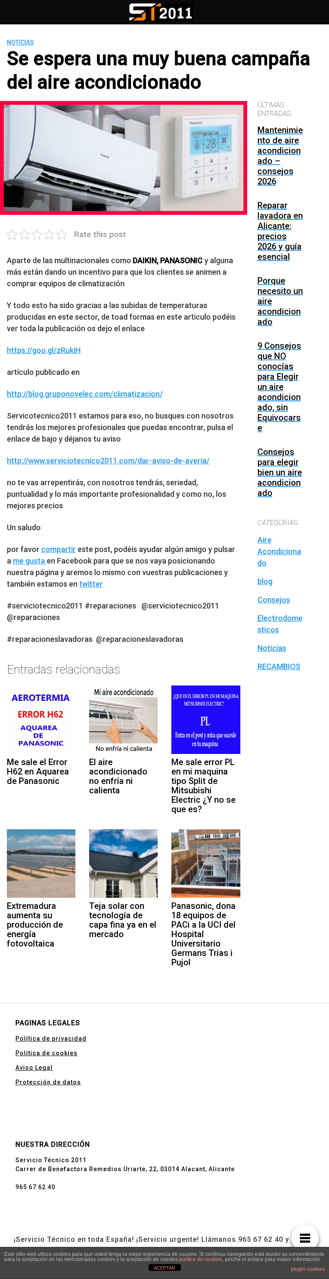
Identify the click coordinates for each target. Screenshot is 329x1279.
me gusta (30, 560)
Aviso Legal (34, 1067)
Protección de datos (48, 1082)
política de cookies (200, 1259)
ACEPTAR (164, 1267)
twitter (91, 583)
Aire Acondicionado (279, 551)
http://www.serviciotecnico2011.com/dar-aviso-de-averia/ (108, 460)
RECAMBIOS (278, 666)
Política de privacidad (51, 1038)
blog (264, 581)
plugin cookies (308, 1269)
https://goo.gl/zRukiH (44, 350)
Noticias (20, 42)
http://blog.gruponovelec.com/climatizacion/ (85, 393)
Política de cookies (46, 1053)
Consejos (273, 599)
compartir (58, 549)
